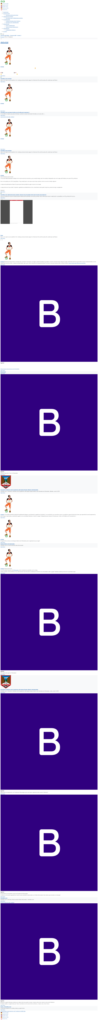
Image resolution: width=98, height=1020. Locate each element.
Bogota (2, 37)
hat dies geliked (7, 117)
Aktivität (4, 42)
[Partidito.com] (3, 2)
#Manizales (16, 570)
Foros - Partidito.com (6, 1006)
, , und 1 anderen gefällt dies (13, 1011)
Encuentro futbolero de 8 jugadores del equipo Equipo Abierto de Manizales (19, 489)
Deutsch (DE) (5, 3)
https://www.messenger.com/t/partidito (10, 369)
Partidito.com (4, 898)
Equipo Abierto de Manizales (8, 543)
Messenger (3, 372)
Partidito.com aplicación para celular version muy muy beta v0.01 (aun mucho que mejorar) (23, 194)
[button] (6, 13)
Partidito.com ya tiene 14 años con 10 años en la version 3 (15, 112)
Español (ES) (5, 5)
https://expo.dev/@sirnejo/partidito (77, 263)
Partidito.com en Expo (6, 78)
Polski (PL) (4, 9)
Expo (2, 235)
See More (3, 75)
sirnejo (2, 66)
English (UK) (5, 6)
